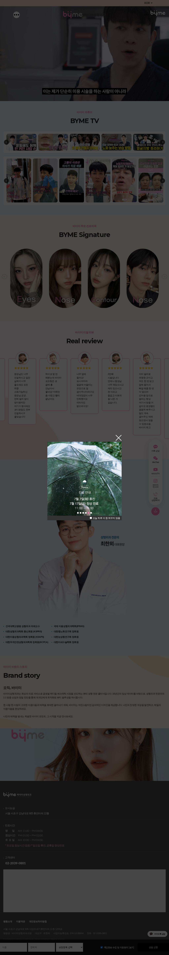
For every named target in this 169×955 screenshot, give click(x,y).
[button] (78, 513)
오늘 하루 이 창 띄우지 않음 (106, 518)
